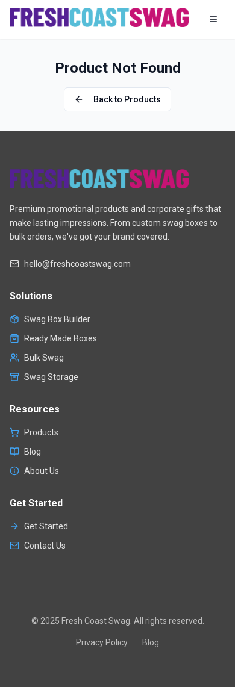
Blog (32, 451)
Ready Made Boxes (60, 338)
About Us (41, 471)
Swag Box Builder (57, 319)
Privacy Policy (102, 642)
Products (41, 432)
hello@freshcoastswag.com (77, 264)
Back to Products (127, 99)
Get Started (46, 526)
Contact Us (45, 545)
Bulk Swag (44, 357)
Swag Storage (51, 377)
